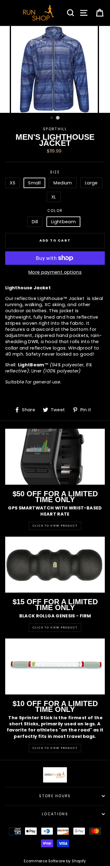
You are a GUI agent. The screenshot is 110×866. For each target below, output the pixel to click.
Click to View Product (55, 525)
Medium (62, 183)
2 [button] (58, 118)
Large (91, 183)
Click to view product (55, 627)
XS (12, 183)
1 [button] (51, 118)
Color (55, 210)
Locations (55, 814)
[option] (55, 69)
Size (55, 172)
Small (34, 183)
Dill (35, 222)
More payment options (55, 272)
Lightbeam (63, 222)
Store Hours (55, 796)
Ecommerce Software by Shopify (55, 861)
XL (53, 197)
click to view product (55, 748)
